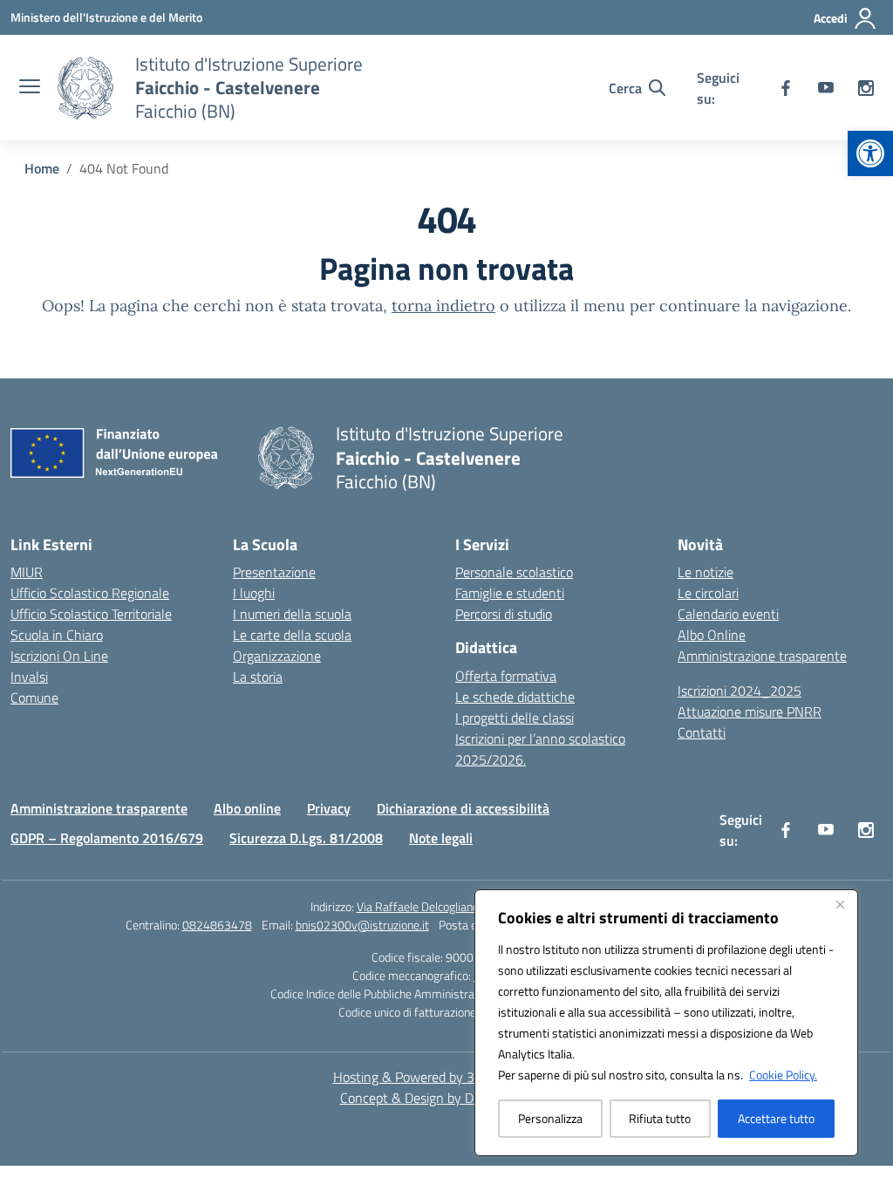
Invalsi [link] (29, 676)
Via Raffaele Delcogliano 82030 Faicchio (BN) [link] (470, 906)
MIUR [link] (26, 571)
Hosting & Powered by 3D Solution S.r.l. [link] (447, 1076)
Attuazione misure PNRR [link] (749, 711)
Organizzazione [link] (277, 655)
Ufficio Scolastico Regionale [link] (89, 592)
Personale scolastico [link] (514, 571)
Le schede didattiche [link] (515, 696)
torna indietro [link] (443, 306)
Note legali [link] (441, 837)
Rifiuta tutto (660, 1118)
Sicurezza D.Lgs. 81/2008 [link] (306, 837)
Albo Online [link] (712, 634)
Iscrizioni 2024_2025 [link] (739, 690)
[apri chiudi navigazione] (29, 88)
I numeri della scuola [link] (292, 613)
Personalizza (550, 1118)
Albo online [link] (247, 808)
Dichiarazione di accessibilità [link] (463, 808)
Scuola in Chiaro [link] (56, 634)
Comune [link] (34, 697)
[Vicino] (839, 904)
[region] (666, 1022)
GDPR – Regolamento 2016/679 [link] (106, 837)
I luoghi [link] (254, 592)
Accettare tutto (776, 1118)
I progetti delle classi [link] (514, 717)
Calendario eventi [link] (728, 613)
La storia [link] (258, 676)
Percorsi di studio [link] (503, 613)
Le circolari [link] (708, 592)
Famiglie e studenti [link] (509, 592)
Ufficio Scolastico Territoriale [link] (91, 613)
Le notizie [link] (705, 571)
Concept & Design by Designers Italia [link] (447, 1097)
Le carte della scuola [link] (292, 634)
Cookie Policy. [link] (783, 1074)
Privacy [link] (329, 808)
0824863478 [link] (217, 924)
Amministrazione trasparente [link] (762, 655)
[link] (870, 153)
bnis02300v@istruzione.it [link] (362, 924)
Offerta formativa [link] (505, 675)
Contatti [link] (702, 732)
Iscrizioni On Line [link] (59, 655)
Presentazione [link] (274, 571)
